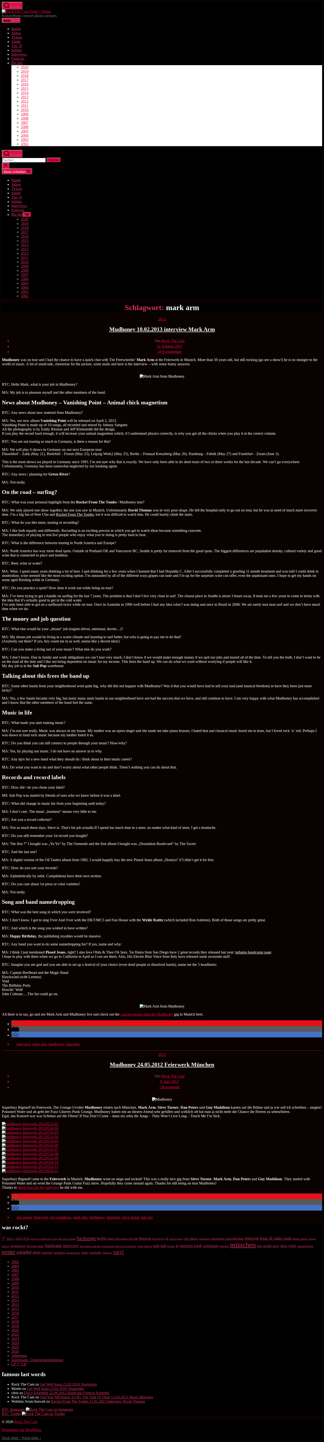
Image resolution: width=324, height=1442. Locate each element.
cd (166, 1238)
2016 (24, 84)
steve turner (130, 1217)
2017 (24, 80)
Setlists (16, 50)
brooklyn (158, 1238)
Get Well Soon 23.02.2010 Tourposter (68, 1384)
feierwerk (41, 1217)
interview (23, 1044)
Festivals (17, 59)
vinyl (118, 1252)
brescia (145, 1238)
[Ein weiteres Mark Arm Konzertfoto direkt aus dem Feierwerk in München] (30, 1154)
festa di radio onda (276, 1238)
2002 (24, 144)
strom (36, 1252)
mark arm (39, 1044)
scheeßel (24, 1252)
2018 (24, 76)
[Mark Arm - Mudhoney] (30, 1128)
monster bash (191, 1245)
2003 (24, 140)
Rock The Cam (173, 341)
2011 (24, 106)
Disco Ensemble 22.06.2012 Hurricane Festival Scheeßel (66, 1393)
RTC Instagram (13, 1409)
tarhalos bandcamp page (253, 952)
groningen (17, 1246)
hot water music (35, 1246)
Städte (16, 42)
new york (288, 1245)
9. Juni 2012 (169, 1082)
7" (4, 1238)
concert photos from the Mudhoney (146, 1014)
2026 (15, 1351)
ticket (84, 1252)
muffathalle (210, 1246)
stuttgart (47, 1252)
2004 (24, 135)
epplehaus (204, 1238)
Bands (16, 29)
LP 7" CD (19, 1364)
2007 (24, 123)
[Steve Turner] (30, 1171)
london (171, 1246)
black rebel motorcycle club (123, 1238)
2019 (24, 71)
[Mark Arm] (30, 1167)
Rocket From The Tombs (75, 514)
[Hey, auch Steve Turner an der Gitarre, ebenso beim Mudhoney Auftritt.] (30, 1137)
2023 (15, 1339)
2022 (15, 1334)
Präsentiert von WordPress (21, 1430)
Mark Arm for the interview (38, 1187)
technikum (59, 1252)
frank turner (300, 1238)
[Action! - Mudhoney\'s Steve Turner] (30, 1158)
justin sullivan (144, 1246)
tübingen (107, 1252)
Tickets (16, 37)
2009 (24, 114)
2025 (15, 1347)
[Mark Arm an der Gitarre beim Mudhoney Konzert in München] (30, 1132)
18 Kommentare (169, 352)
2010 (24, 110)
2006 (24, 127)
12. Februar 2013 (169, 346)
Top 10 (16, 46)
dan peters (24, 1217)
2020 (24, 67)
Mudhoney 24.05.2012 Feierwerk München (162, 1065)
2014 (24, 93)
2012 (24, 101)
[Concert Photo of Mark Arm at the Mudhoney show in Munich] (30, 1150)
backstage (86, 1238)
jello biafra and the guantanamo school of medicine (108, 1246)
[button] (15, 1024)
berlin (102, 1238)
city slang (191, 1238)
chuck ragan (176, 1238)
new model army (268, 1246)
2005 (24, 131)
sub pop (147, 1217)
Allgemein (19, 1356)
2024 (15, 1343)
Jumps (16, 33)
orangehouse (305, 1246)
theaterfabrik (73, 1252)
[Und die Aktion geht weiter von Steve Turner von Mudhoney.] (30, 1162)
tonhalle (95, 1252)
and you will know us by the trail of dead (53, 1238)
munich (224, 1246)
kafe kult (159, 1245)
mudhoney (56, 1044)
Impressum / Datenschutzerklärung (37, 1360)
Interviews (19, 54)
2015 (24, 88)
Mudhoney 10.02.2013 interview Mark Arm (162, 329)
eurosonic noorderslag (227, 1238)
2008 (24, 118)
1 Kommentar (169, 1087)
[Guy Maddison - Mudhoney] (30, 1145)
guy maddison (60, 1217)
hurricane (53, 1245)
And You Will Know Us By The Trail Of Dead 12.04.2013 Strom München (96, 1397)
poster (8, 1252)
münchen (73, 1044)
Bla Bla (17, 63)
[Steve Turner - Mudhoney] (30, 1124)
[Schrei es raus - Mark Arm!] (30, 1141)
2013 (24, 97)
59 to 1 (10, 1238)
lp (177, 1245)
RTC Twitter (11, 1414)
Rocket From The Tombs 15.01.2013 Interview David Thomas (98, 1401)
